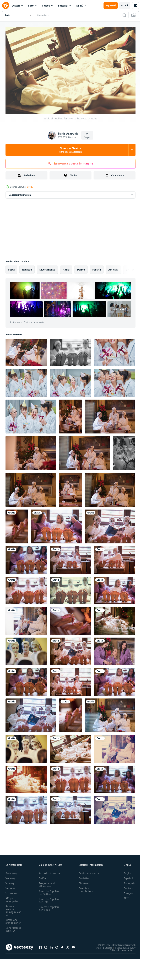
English (125, 871)
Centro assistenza (89, 871)
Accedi (124, 5)
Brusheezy (12, 871)
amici (66, 267)
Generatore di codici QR (13, 927)
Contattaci (84, 876)
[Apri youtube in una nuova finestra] (73, 945)
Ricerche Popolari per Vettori (49, 891)
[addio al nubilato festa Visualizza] (70, 589)
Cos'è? (30, 186)
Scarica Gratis (70, 149)
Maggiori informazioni (19, 193)
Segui (87, 137)
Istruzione (11, 891)
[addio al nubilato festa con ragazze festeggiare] (26, 351)
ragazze (27, 267)
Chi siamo (84, 881)
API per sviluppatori (12, 898)
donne (81, 267)
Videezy (10, 881)
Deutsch (126, 886)
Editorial (63, 5)
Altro (124, 896)
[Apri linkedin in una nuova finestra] (51, 945)
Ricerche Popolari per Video (49, 907)
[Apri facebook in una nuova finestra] (40, 945)
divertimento (47, 267)
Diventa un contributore (86, 888)
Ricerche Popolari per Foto (49, 899)
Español (125, 876)
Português (127, 881)
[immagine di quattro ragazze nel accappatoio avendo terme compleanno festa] (114, 351)
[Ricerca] (124, 15)
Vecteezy (10, 876)
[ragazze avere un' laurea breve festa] (70, 415)
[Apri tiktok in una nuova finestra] (62, 945)
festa (11, 267)
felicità (96, 267)
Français (126, 891)
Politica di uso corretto (118, 948)
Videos (46, 5)
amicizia (113, 267)
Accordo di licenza (49, 871)
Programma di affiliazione (47, 883)
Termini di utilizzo (101, 946)
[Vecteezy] (5, 5)
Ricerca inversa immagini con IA (13, 909)
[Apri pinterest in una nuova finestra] (56, 945)
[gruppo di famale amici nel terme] (70, 351)
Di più (79, 5)
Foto (31, 5)
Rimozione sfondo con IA (13, 919)
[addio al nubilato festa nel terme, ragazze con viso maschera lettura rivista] (31, 714)
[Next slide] (127, 268)
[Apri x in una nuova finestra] (67, 945)
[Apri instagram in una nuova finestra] (45, 945)
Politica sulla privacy (122, 946)
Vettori (16, 5)
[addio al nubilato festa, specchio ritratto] (26, 650)
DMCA (42, 876)
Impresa (10, 886)
